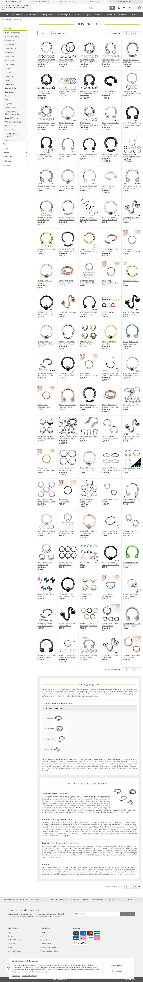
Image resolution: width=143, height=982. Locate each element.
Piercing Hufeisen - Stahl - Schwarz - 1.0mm (89, 313)
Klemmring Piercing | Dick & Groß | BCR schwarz (45, 92)
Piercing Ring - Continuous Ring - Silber (131, 250)
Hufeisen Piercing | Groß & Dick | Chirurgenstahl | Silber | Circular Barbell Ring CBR (111, 61)
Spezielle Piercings (11, 130)
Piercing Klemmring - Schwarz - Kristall (66, 564)
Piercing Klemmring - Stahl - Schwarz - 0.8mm (67, 595)
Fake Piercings (10, 140)
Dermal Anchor (10, 108)
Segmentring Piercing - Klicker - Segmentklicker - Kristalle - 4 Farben (68, 656)
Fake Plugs (7, 157)
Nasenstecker (10, 84)
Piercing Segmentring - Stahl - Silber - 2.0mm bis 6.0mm (132, 61)
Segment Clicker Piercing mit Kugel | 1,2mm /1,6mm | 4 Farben (46, 532)
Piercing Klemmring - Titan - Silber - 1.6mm (66, 187)
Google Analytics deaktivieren (60, 979)
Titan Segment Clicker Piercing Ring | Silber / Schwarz (67, 61)
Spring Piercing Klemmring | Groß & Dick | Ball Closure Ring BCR (89, 124)
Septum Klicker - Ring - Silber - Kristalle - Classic (46, 500)
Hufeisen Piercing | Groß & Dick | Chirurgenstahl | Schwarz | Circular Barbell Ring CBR (89, 92)
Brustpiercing (10, 41)
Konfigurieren (117, 971)
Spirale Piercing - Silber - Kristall (132, 406)
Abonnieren (127, 914)
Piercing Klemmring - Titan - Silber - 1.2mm (87, 469)
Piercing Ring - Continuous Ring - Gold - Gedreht (46, 469)
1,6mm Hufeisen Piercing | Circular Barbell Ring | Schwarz (132, 124)
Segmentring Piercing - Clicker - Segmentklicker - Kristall (132, 92)
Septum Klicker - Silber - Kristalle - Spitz (45, 564)
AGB (42, 936)
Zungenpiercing (10, 60)
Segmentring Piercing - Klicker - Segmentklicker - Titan (110, 374)
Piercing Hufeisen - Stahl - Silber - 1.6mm (110, 124)
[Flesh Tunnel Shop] (7, 14)
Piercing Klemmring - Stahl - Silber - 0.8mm (130, 374)
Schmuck (7, 161)
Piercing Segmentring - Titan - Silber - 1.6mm (45, 625)
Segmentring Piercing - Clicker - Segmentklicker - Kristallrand (110, 469)
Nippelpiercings (97, 899)
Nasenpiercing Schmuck (79, 899)
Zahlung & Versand (14, 940)
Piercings (7, 28)
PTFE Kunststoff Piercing (13, 122)
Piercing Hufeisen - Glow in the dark (131, 469)
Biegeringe (9, 104)
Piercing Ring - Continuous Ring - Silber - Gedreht (88, 374)
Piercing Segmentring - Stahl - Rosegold (110, 250)
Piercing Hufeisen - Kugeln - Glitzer (87, 500)
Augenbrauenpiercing (13, 33)
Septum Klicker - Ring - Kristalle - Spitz (131, 532)
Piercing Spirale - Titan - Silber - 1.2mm (131, 437)
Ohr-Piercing (9, 56)
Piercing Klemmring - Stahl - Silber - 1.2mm (109, 219)
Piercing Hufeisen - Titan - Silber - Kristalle (89, 656)
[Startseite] (2, 20)
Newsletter (11, 944)
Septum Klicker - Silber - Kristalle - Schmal (67, 469)
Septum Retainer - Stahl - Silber (89, 437)
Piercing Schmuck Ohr (38, 899)
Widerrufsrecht (46, 940)
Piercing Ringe (10, 64)
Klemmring (9, 76)
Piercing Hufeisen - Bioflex (108, 313)
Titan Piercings (10, 126)
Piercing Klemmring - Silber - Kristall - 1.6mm (67, 532)
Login (10, 932)
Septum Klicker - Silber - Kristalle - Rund (110, 625)
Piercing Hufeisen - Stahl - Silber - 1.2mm (67, 155)
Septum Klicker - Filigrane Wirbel (86, 343)
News (10, 947)
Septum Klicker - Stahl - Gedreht (110, 500)
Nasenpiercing (10, 52)
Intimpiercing (10, 44)
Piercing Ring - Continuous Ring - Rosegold (43, 406)
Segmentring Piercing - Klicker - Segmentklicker (131, 155)
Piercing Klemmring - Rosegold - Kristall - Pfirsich (66, 282)
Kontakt (10, 936)
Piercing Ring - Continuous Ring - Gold (110, 282)
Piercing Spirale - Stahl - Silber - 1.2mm (131, 219)
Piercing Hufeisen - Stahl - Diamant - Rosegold (67, 406)
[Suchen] (112, 8)
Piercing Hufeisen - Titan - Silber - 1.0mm (131, 501)
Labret (7, 80)
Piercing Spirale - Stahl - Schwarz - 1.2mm (131, 313)
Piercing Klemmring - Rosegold (44, 282)
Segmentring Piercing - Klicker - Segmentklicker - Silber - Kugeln (46, 437)
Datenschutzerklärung (29, 976)
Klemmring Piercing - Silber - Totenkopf (130, 595)
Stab (6, 100)
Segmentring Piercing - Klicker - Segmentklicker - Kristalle (110, 532)
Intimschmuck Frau (131, 899)
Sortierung (43, 33)
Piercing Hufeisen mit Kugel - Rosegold (45, 219)
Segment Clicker (10, 88)
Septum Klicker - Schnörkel (86, 595)
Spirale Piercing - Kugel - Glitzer (89, 564)
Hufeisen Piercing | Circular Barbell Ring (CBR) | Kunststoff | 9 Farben (45, 155)
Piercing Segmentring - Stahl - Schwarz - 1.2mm (67, 250)
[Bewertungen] (41, 64)
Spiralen (8, 96)
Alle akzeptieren (116, 965)
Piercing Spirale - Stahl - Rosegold (67, 313)
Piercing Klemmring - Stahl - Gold (109, 343)
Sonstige (6, 165)
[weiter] (139, 33)
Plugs (5, 148)
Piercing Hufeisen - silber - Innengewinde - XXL (68, 437)
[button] (118, 8)
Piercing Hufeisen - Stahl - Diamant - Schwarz (46, 656)
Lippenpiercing (10, 48)
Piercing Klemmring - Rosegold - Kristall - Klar (110, 406)
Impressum (16, 976)
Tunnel (6, 144)
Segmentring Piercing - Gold (131, 282)
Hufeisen (8, 72)
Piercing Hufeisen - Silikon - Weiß (108, 187)
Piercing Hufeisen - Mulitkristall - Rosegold (110, 437)
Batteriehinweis (46, 944)
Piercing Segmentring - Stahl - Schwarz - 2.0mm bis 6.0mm (110, 155)
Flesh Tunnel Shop (129, 979)
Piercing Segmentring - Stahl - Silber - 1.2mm (67, 219)
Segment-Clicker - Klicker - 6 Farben (67, 92)
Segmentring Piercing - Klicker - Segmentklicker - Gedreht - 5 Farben (89, 625)
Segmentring (9, 92)
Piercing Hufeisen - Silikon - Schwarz (108, 92)
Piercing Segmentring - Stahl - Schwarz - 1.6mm (88, 406)
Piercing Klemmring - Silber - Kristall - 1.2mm (88, 282)
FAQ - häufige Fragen (15, 951)
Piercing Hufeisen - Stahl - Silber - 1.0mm (89, 187)
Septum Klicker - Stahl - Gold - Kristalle (131, 656)
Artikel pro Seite (59, 33)
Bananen (8, 68)
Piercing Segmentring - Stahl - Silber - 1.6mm (67, 343)
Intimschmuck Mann (114, 899)
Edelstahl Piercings (11, 118)
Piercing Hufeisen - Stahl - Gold (46, 250)
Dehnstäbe (23, 899)
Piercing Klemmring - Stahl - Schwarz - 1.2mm (45, 313)
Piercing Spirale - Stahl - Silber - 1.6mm (110, 656)
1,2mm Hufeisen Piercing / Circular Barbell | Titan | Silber (132, 187)
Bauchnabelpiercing (12, 37)
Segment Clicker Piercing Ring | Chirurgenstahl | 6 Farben (46, 61)
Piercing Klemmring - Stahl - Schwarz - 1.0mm (110, 564)
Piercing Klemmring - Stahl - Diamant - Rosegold (87, 532)
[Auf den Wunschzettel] (116, 515)
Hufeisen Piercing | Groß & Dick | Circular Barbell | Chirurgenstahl (46, 124)
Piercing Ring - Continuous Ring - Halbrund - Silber (108, 595)
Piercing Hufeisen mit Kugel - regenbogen (130, 343)
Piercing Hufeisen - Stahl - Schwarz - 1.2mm (89, 155)
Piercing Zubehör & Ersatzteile (12, 135)
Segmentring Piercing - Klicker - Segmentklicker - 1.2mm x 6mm (89, 219)
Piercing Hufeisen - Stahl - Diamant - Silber (131, 625)
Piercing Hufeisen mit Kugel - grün (130, 564)
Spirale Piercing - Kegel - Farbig (46, 595)
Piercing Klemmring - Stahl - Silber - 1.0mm (45, 343)
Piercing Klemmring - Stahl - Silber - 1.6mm (66, 124)
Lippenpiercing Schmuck (58, 899)
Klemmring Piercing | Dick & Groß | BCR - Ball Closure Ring (88, 61)
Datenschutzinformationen (50, 951)
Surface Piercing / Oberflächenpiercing (12, 113)
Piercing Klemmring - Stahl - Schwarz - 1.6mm (67, 374)
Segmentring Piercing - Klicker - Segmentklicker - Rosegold (89, 250)
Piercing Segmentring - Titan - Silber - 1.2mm (45, 374)
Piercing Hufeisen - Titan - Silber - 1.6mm (46, 187)
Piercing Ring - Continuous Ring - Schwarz (65, 500)
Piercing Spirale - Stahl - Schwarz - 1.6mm (67, 625)
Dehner (6, 152)
